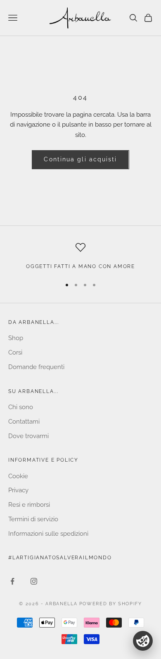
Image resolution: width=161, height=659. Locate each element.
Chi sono (20, 407)
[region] (80, 256)
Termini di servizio (33, 519)
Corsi (15, 352)
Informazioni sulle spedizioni (48, 533)
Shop (15, 338)
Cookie (18, 476)
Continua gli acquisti (80, 159)
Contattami (24, 421)
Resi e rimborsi (29, 504)
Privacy (18, 490)
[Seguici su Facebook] (12, 581)
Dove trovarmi (28, 436)
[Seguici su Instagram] (34, 581)
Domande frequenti (36, 367)
